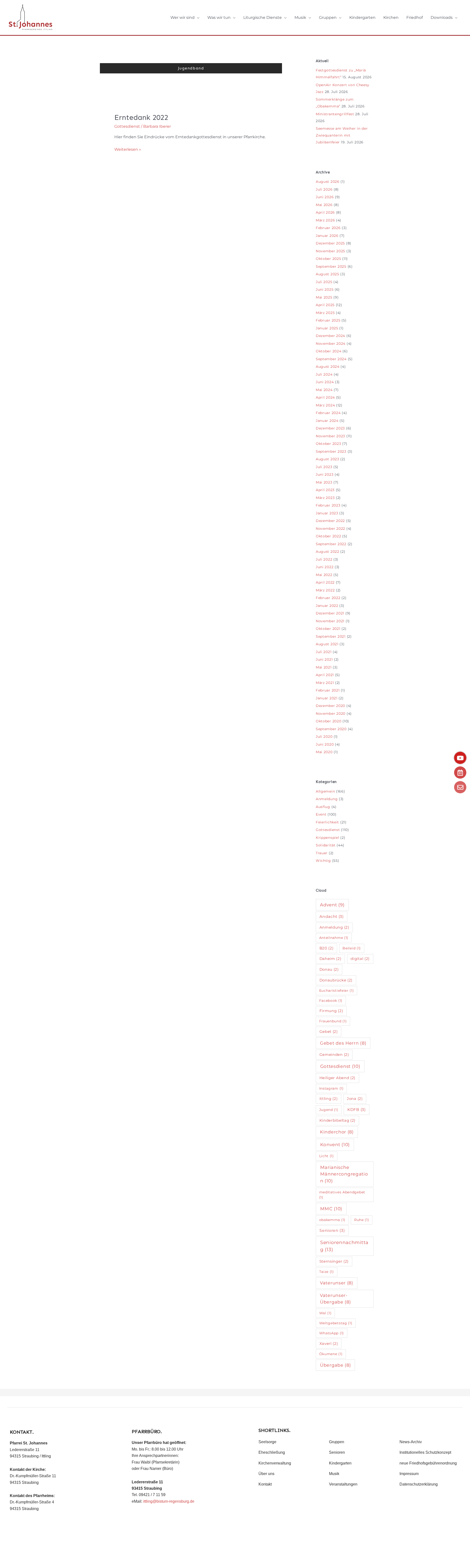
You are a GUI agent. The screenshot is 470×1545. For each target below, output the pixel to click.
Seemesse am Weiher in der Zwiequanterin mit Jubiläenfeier (342, 135)
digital (360, 958)
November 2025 (330, 251)
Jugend (328, 1109)
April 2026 (325, 212)
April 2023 (325, 490)
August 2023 (327, 459)
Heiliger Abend (337, 1077)
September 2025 (331, 266)
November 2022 (330, 528)
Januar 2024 (327, 420)
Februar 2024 (328, 413)
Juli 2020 (324, 736)
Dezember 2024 (330, 336)
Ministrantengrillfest (335, 114)
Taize (326, 1271)
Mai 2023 (324, 482)
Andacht (331, 916)
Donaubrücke (336, 980)
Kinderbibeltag (337, 1120)
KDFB (356, 1109)
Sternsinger (334, 1261)
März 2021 (325, 682)
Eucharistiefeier (336, 990)
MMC (331, 1208)
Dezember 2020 (330, 705)
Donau (329, 969)
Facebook (330, 1000)
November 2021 (330, 621)
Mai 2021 (324, 667)
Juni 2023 (324, 474)
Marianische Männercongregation (344, 1174)
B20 (326, 948)
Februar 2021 (328, 690)
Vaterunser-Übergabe (335, 1298)
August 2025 (327, 274)
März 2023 (325, 498)
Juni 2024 (325, 382)
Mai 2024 (324, 390)
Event (321, 814)
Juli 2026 (324, 189)
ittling (328, 1098)
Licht (326, 1156)
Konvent (335, 1144)
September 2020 (331, 729)
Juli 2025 (324, 282)
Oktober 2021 (328, 628)
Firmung (331, 1010)
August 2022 (327, 551)
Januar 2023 (327, 513)
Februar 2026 (328, 228)
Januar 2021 (327, 698)
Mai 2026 (324, 205)
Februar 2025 (328, 320)
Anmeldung (327, 799)
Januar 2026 (327, 235)
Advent (332, 905)
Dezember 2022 (330, 521)
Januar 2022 (327, 605)
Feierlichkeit (327, 822)
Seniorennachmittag (344, 1246)
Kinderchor (337, 1131)
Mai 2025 (324, 297)
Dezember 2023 (330, 428)
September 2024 (331, 359)
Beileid (351, 948)
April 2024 (325, 397)
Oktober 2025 (328, 258)
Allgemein (325, 791)
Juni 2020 (325, 744)
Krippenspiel (327, 837)
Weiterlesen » (127, 149)
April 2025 (325, 305)
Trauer (322, 853)
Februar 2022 (328, 598)
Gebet (328, 1031)
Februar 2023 (328, 505)
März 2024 (325, 405)
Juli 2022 (324, 559)
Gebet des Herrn (343, 1043)
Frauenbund (333, 1021)
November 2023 (330, 436)
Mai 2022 (324, 575)
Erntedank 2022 (141, 117)
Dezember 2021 (330, 613)
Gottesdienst (127, 126)
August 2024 (328, 366)
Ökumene (331, 1354)
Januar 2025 (327, 328)
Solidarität (326, 845)
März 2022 (325, 590)
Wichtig (323, 860)
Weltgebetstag (335, 1323)
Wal (325, 1313)
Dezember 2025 (330, 243)
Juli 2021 (323, 652)
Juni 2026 (325, 197)
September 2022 (331, 544)
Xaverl (328, 1343)
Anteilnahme (334, 937)
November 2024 (330, 343)
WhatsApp (331, 1333)
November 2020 (330, 713)
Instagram (331, 1088)
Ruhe (361, 1220)
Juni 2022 (324, 567)
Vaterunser (336, 1282)
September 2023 (331, 451)
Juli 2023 (324, 467)
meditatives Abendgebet (342, 1194)
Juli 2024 (324, 374)
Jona (355, 1098)
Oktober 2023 (328, 443)
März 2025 (325, 313)
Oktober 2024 (328, 351)
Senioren (332, 1230)
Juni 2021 (324, 659)
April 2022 (325, 582)
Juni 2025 (324, 289)
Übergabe (335, 1365)
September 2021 (331, 636)
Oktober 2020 (328, 721)
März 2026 (325, 220)
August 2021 (327, 644)
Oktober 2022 (328, 536)
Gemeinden (334, 1054)
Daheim (330, 958)
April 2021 (325, 675)
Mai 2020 (324, 752)
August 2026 (328, 181)
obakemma (332, 1220)
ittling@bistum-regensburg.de (168, 1501)
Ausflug (323, 807)
